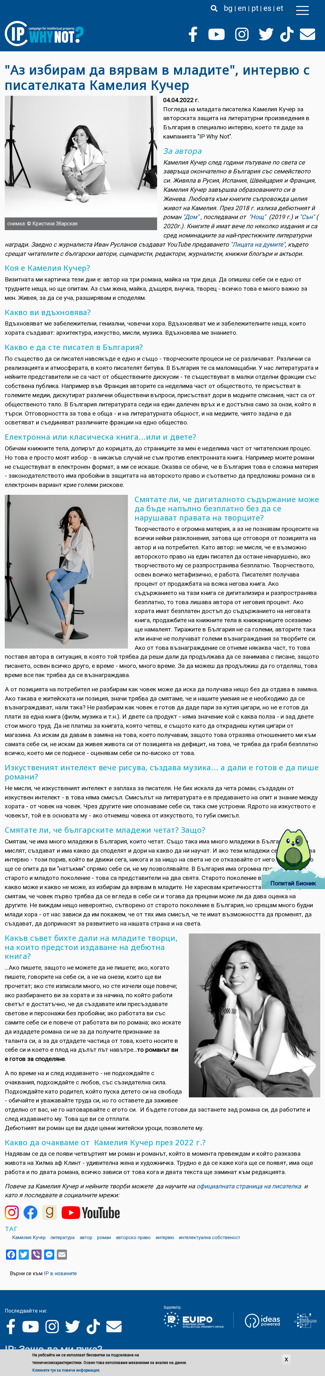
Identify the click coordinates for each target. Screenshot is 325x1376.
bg (228, 8)
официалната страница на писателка (248, 1186)
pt (254, 8)
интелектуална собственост (209, 1237)
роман (104, 1237)
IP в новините (60, 1273)
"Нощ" (257, 217)
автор (86, 1237)
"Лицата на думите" (257, 244)
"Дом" (191, 217)
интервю (165, 1237)
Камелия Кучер (29, 1237)
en (242, 8)
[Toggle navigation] (302, 10)
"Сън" (307, 217)
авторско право (133, 1237)
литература (62, 1237)
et (279, 8)
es (267, 8)
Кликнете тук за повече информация (65, 1370)
